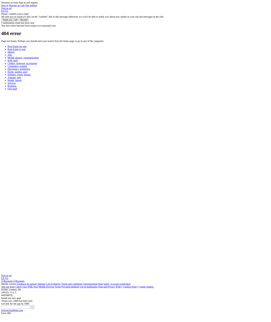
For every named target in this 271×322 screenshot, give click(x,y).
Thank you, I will (10, 20)
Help (100, 284)
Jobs (10, 55)
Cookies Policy (130, 286)
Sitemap (41, 284)
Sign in (4, 5)
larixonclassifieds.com (12, 310)
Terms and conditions (71, 284)
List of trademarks (89, 286)
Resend (24, 20)
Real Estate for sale (17, 46)
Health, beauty (15, 80)
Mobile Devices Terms (49, 286)
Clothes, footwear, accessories (22, 63)
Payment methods (70, 286)
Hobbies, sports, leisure (19, 74)
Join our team (8, 286)
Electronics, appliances (19, 69)
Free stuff (12, 88)
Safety (107, 284)
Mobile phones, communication (23, 57)
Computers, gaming (17, 66)
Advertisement (90, 284)
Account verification (120, 284)
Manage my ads (17, 5)
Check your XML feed (26, 286)
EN (3, 11)
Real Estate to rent (17, 49)
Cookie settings (146, 286)
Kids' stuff (13, 60)
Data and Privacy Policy (110, 286)
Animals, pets (14, 77)
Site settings (31, 5)
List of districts (53, 284)
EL (6, 11)
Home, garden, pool (17, 71)
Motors (11, 52)
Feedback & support (27, 284)
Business (12, 86)
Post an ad (6, 8)
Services (12, 83)
